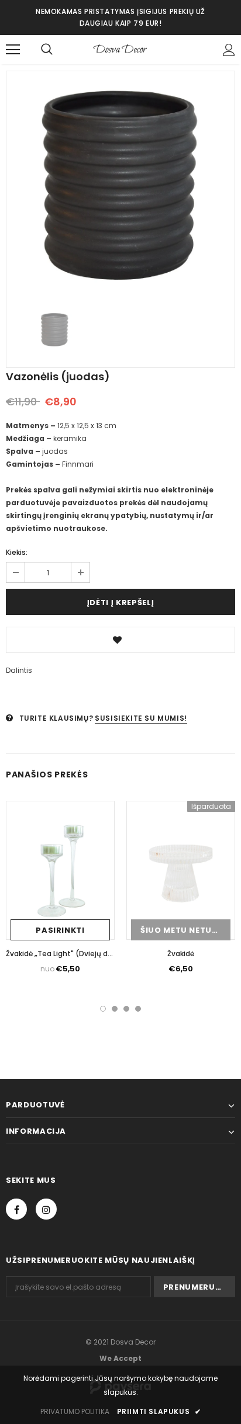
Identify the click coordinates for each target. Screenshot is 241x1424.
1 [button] (103, 1009)
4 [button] (138, 1009)
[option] (120, 185)
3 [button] (126, 1009)
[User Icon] (229, 50)
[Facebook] (16, 1209)
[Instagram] (46, 1209)
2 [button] (115, 1009)
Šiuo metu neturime (185, 930)
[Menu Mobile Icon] (13, 50)
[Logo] (120, 49)
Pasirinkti (60, 930)
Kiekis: (16, 552)
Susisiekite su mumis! (141, 718)
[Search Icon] (47, 49)
